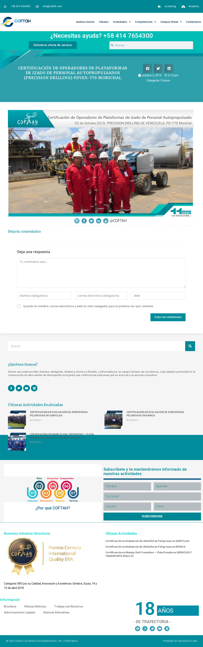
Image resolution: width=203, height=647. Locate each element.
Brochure (10, 606)
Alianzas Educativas (56, 612)
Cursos (165, 80)
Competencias (143, 21)
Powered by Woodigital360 (180, 641)
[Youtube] (159, 628)
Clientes (104, 21)
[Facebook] (137, 628)
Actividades (120, 21)
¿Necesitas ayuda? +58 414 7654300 (101, 35)
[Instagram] (144, 628)
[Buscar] (190, 346)
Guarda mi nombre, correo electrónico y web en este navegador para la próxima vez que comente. (88, 306)
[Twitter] (152, 628)
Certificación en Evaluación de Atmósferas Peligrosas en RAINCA (145, 546)
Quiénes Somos (85, 21)
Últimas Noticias (35, 606)
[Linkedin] (166, 628)
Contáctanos (193, 21)
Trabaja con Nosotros (68, 606)
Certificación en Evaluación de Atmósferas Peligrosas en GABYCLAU (147, 540)
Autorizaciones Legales (19, 612)
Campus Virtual (169, 21)
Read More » (36, 420)
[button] (147, 68)
